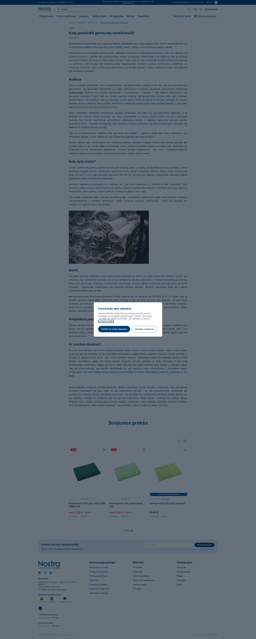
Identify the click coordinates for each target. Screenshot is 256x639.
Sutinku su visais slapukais (114, 329)
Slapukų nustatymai (144, 329)
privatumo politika (106, 321)
